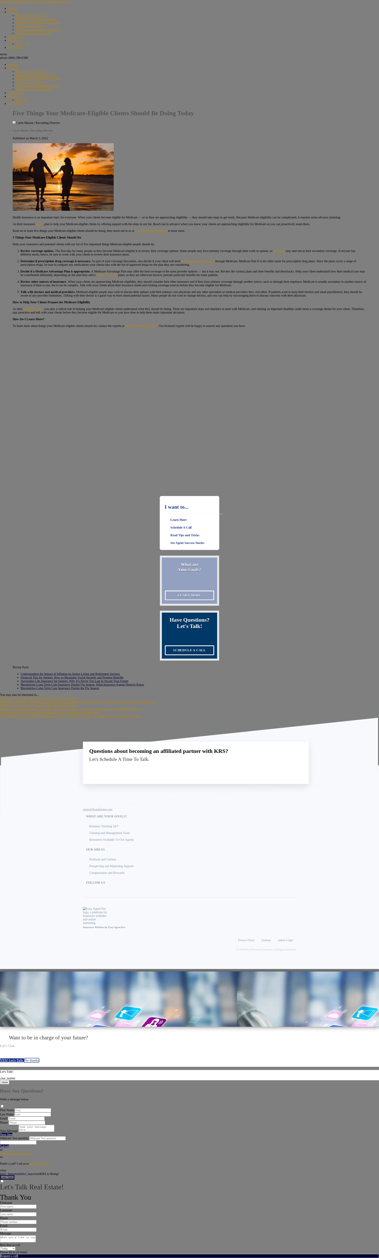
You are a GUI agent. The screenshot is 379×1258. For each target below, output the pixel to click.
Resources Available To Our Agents (38, 22)
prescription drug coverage (197, 261)
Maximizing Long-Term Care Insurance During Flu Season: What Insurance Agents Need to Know (82, 684)
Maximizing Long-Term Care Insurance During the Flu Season (60, 688)
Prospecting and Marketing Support (38, 29)
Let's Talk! (7, 1177)
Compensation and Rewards (33, 33)
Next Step (6, 1134)
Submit (4, 1146)
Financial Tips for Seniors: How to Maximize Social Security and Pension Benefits (72, 677)
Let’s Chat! (23, 44)
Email (3, 1118)
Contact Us (270, 768)
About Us (14, 40)
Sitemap (266, 940)
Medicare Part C (107, 275)
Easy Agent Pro (117, 927)
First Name (7, 1110)
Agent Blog (15, 36)
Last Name (7, 1114)
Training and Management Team (36, 19)
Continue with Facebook (15, 1153)
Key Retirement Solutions (151, 230)
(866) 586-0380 (14, 57)
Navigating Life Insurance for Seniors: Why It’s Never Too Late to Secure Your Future (74, 681)
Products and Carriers (29, 26)
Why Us (13, 12)
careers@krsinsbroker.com (97, 809)
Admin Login (285, 940)
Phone (4, 1122)
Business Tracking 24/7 (30, 15)
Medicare (279, 251)
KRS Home (15, 47)
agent (39, 224)
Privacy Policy (246, 940)
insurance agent (33, 309)
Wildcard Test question (14, 1138)
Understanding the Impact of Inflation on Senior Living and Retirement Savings (70, 674)
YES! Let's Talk (12, 1060)
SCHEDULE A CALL (189, 650)
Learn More (189, 595)
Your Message (9, 1131)
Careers (12, 8)
